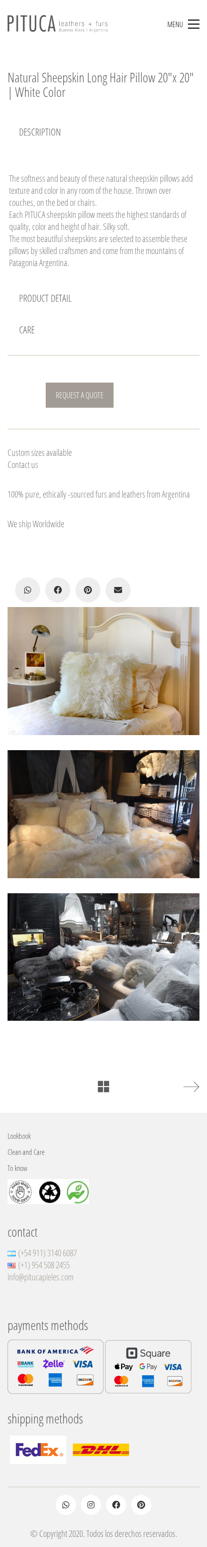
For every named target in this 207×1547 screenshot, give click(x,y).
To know (17, 1168)
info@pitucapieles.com (40, 1277)
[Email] (118, 590)
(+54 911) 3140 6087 (47, 1253)
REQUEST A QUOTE (80, 395)
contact (23, 1232)
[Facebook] (57, 590)
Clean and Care (26, 1152)
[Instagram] (91, 1505)
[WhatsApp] (27, 590)
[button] (183, 24)
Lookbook (19, 1136)
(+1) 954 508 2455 (44, 1265)
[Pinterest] (87, 590)
